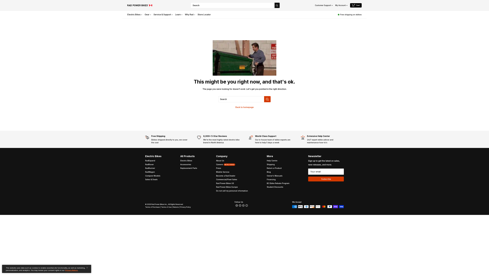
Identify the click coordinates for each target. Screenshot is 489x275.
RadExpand (150, 161)
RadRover (149, 164)
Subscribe (326, 179)
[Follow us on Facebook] (236, 205)
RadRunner (150, 168)
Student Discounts (275, 187)
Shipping (271, 164)
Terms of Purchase (152, 207)
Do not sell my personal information (232, 191)
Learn (178, 14)
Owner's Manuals (274, 176)
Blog (269, 172)
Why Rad (189, 14)
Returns (176, 207)
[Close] (87, 267)
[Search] (277, 5)
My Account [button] (340, 5)
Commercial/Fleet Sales (226, 179)
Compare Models (152, 176)
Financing (271, 179)
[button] (324, 5)
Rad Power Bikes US (225, 183)
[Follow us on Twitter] (240, 205)
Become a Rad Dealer (225, 176)
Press (218, 168)
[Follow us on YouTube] (246, 205)
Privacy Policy (185, 207)
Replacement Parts (188, 168)
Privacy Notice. (71, 270)
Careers (225, 164)
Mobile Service (222, 172)
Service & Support (162, 14)
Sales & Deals (151, 179)
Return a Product (274, 168)
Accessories (185, 164)
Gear (147, 14)
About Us (220, 161)
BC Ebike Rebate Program (278, 183)
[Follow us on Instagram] (243, 205)
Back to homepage (244, 107)
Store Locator (204, 14)
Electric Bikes (133, 14)
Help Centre (272, 161)
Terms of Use (166, 207)
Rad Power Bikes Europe (227, 187)
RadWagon (150, 172)
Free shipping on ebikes (351, 14)
